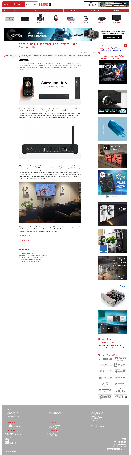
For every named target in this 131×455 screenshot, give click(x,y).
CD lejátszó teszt (53, 426)
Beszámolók (10, 443)
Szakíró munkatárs (108, 343)
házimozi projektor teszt (13, 432)
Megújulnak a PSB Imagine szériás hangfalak (33, 255)
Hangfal (39, 19)
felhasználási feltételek (120, 444)
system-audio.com (24, 240)
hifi (19, 55)
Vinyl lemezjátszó (54, 428)
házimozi (24, 55)
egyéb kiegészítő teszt (97, 426)
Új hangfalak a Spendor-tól (27, 253)
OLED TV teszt (53, 435)
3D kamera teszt (95, 424)
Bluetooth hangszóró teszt (98, 415)
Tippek (7, 440)
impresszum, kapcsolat (120, 441)
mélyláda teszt (95, 416)
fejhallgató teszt (11, 424)
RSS (125, 440)
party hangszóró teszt (97, 420)
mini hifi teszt (10, 413)
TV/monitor (117, 23)
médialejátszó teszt (54, 425)
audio (14, 55)
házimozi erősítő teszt (55, 412)
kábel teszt (94, 425)
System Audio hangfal (84, 55)
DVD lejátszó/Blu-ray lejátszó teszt (58, 424)
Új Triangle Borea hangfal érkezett (29, 261)
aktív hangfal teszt (96, 418)
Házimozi (23, 19)
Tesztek (8, 409)
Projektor (100, 19)
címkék (124, 438)
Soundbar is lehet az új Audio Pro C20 (30, 257)
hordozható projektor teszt (14, 434)
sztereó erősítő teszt (12, 412)
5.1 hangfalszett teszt (97, 412)
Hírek (7, 441)
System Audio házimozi (10, 57)
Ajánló (8, 438)
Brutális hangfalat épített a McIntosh (30, 259)
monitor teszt (52, 434)
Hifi (7, 19)
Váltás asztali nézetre (10, 451)
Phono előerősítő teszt (13, 416)
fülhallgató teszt (11, 425)
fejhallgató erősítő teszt (13, 426)
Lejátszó (69, 19)
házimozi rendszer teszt (55, 413)
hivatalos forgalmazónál (26, 231)
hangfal (30, 55)
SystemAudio (8, 55)
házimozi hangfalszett (60, 55)
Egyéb (84, 19)
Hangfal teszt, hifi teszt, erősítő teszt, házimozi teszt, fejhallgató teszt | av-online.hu (23, 4)
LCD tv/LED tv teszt (54, 432)
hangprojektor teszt (96, 417)
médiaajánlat (122, 442)
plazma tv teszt (53, 433)
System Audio (72, 55)
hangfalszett (37, 55)
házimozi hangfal (47, 55)
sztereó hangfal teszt (97, 413)
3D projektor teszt (12, 433)
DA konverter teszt (12, 415)
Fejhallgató (55, 19)
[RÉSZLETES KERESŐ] (111, 50)
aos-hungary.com (24, 235)
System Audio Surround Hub (27, 57)
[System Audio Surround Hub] (50, 89)
